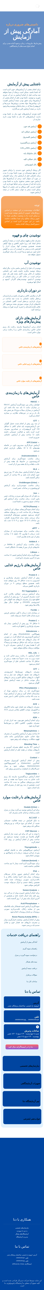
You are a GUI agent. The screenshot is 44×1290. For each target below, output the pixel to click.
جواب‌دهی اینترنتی (31, 1119)
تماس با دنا (22, 1189)
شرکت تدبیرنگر (23, 1280)
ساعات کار (22, 1210)
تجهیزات (22, 1207)
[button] (30, 942)
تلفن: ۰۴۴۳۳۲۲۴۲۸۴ (22, 1258)
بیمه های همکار (22, 1204)
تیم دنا (22, 1201)
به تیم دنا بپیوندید (22, 1231)
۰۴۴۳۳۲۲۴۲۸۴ (33, 1020)
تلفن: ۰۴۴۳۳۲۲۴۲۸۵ (22, 1261)
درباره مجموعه (22, 1195)
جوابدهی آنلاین (22, 1192)
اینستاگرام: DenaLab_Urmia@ (22, 1264)
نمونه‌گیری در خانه (22, 1198)
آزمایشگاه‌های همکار (22, 1234)
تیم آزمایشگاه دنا (31, 1101)
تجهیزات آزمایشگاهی (30, 1083)
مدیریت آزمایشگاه (22, 1237)
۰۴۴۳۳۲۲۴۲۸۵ (20, 1020)
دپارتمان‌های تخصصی (29, 1066)
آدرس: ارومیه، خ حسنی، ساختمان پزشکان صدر (22, 1255)
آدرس (36, 1003)
